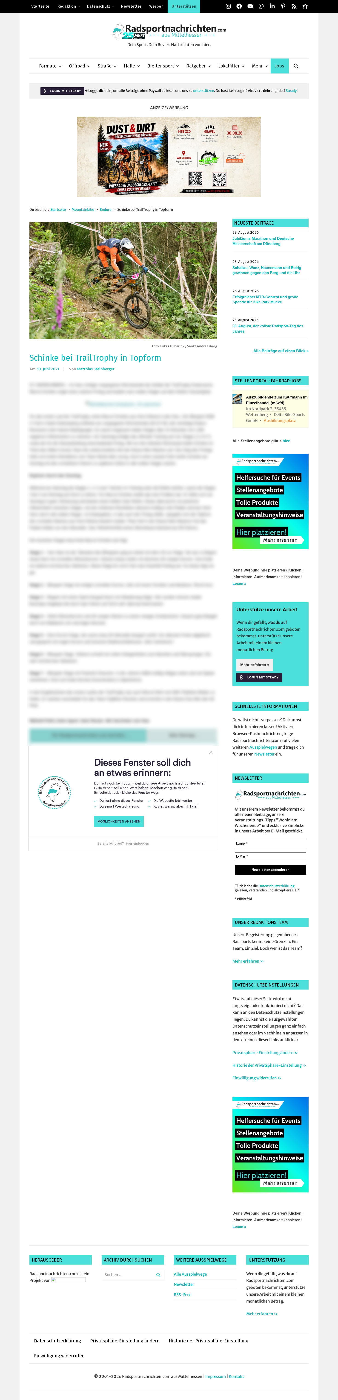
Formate (48, 66)
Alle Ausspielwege (190, 1274)
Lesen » (239, 584)
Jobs (279, 66)
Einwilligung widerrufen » (256, 1078)
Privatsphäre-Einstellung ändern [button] (125, 1341)
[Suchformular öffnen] (296, 66)
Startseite (40, 6)
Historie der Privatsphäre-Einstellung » (269, 1065)
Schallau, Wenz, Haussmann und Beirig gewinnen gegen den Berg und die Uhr (266, 270)
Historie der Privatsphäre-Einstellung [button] (208, 1341)
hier (286, 441)
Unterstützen (184, 6)
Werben (156, 6)
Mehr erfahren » (254, 665)
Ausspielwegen (263, 747)
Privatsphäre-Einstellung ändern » (265, 1052)
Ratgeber (196, 66)
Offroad (77, 66)
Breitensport (160, 66)
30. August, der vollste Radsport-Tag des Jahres (267, 328)
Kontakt (236, 1376)
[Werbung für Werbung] (270, 548)
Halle (129, 66)
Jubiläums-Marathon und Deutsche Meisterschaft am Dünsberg (263, 241)
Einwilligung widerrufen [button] (59, 1356)
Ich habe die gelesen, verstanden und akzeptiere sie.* (267, 888)
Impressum (215, 1376)
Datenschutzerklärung (276, 886)
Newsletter (131, 6)
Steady (291, 90)
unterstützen (203, 90)
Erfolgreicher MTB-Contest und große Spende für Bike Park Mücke (265, 299)
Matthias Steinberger (95, 369)
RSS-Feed (183, 1294)
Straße (105, 66)
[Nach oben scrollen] (330, 1392)
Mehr (257, 66)
